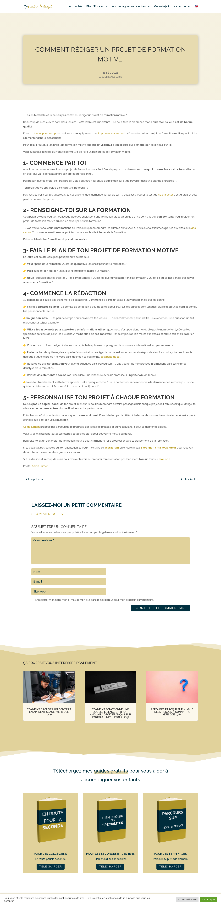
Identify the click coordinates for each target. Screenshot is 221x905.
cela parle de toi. (110, 356)
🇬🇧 (196, 6)
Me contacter (181, 6)
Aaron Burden (40, 466)
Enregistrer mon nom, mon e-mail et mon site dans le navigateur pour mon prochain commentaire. (94, 599)
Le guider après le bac (110, 77)
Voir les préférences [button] (187, 899)
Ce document (31, 426)
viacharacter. (165, 194)
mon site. (165, 459)
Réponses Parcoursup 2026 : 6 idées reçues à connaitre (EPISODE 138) (172, 712)
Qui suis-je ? (161, 6)
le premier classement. (112, 133)
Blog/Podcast (95, 6)
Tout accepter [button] (208, 899)
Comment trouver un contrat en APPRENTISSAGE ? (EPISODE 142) (49, 712)
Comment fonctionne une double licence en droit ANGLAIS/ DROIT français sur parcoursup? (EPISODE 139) (110, 713)
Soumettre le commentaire (160, 608)
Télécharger (50, 866)
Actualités (75, 6)
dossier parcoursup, (44, 133)
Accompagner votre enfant (129, 6)
